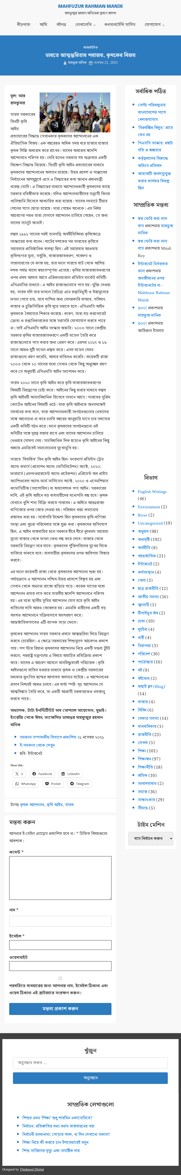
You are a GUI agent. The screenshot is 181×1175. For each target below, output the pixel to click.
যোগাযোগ (152, 24)
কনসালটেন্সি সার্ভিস (119, 24)
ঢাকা (141, 621)
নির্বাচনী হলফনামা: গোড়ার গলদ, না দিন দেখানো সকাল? (66, 1134)
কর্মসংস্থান (146, 572)
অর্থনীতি (144, 547)
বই (140, 670)
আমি (43, 24)
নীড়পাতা (23, 24)
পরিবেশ (144, 654)
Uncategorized (150, 523)
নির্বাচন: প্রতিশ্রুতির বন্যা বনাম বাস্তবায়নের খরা (58, 1126)
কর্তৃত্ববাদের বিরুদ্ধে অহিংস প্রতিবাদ (153, 162)
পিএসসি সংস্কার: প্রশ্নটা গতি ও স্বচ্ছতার (155, 147)
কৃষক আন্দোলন (32, 804)
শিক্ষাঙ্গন (144, 759)
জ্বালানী (143, 605)
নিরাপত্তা (144, 645)
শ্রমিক (142, 775)
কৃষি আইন (54, 804)
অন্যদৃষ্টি (144, 539)
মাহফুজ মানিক (77, 63)
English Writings (152, 491)
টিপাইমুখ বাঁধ (148, 613)
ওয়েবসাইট (18, 957)
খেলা (142, 580)
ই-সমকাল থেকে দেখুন (37, 745)
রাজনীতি (144, 734)
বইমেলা (144, 678)
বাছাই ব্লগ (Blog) (151, 686)
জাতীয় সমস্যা (148, 597)
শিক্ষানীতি (145, 767)
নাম (13, 910)
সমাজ (142, 791)
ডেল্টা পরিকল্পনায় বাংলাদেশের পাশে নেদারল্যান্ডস (152, 112)
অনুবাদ (143, 531)
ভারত (69, 804)
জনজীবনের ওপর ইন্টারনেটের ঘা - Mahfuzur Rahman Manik (154, 289)
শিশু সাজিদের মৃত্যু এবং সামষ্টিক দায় (51, 1150)
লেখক (143, 742)
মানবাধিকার (147, 726)
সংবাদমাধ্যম (147, 783)
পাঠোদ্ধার (145, 662)
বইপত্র (61, 24)
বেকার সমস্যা (148, 718)
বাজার (143, 702)
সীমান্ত (143, 808)
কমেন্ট (16, 852)
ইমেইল (17, 936)
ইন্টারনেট (145, 564)
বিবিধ (142, 710)
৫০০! (142, 308)
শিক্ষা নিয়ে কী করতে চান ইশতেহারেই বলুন (55, 1142)
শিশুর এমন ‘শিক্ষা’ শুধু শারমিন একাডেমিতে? (57, 1118)
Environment (149, 507)
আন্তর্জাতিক (90, 48)
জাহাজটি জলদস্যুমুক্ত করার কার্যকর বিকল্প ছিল (154, 181)
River (142, 515)
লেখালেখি (83, 24)
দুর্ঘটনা (142, 629)
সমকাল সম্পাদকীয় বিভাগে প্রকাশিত (48, 737)
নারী (141, 637)
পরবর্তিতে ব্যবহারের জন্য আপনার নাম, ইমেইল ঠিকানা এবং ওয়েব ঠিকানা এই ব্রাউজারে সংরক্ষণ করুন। (58, 989)
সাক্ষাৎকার (146, 799)
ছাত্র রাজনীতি (148, 588)
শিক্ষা (142, 751)
